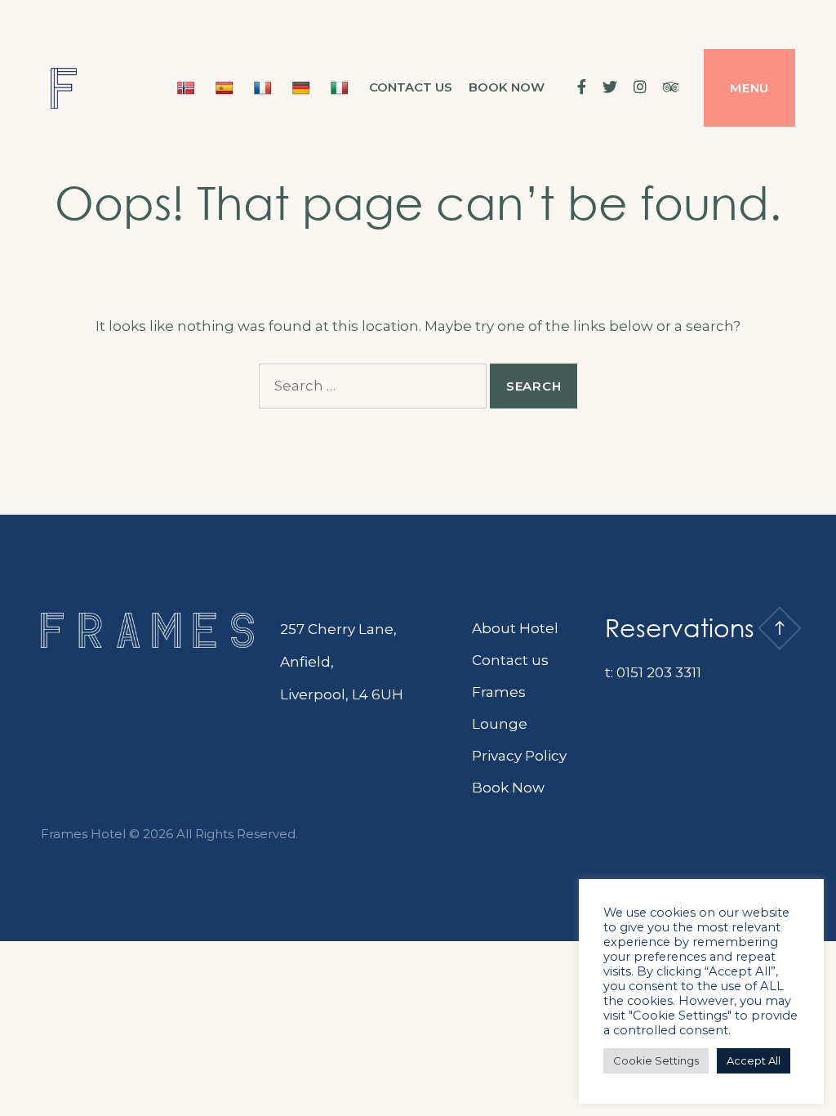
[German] (303, 87)
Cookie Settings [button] (656, 1060)
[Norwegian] (188, 87)
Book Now (508, 787)
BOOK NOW (507, 87)
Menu (749, 88)
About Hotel (515, 628)
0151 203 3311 (658, 672)
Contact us (410, 87)
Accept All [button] (753, 1060)
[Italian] (341, 87)
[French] (265, 87)
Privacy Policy (519, 756)
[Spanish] (226, 87)
